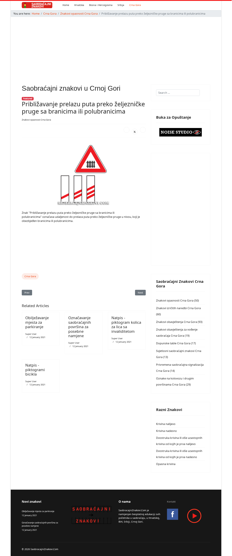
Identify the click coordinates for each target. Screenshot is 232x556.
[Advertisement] (113, 43)
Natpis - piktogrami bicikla (35, 369)
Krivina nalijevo (165, 424)
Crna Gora (135, 5)
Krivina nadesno (166, 431)
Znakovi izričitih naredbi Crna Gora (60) (178, 311)
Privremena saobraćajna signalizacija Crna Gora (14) (180, 368)
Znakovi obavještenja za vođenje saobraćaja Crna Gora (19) (177, 333)
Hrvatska (79, 5)
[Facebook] (126, 130)
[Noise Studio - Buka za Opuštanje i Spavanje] (180, 132)
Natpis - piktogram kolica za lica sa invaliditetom (126, 324)
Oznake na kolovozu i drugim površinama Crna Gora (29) (175, 381)
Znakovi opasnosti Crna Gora (36, 119)
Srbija (121, 5)
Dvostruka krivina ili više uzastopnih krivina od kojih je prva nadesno (179, 454)
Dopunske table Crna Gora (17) (176, 343)
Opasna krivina (165, 464)
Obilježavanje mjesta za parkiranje (37, 322)
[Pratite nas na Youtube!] (188, 516)
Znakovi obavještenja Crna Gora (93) (179, 322)
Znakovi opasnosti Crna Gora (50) (177, 300)
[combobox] (178, 92)
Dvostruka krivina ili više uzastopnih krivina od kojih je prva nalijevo (179, 441)
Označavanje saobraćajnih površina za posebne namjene (79, 326)
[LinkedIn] (143, 130)
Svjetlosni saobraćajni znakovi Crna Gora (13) (178, 354)
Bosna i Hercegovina (100, 5)
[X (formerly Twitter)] (135, 131)
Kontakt (171, 501)
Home (66, 5)
